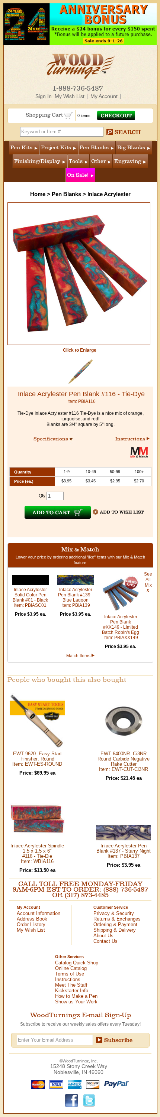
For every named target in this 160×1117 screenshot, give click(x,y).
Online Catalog (71, 968)
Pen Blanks (94, 147)
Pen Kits (21, 147)
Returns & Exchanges (117, 919)
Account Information (38, 913)
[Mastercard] (36, 1084)
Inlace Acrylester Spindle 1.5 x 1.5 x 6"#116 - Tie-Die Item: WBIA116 (37, 853)
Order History (31, 924)
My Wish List (69, 96)
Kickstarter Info (71, 990)
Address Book (32, 919)
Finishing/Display (37, 161)
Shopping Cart (45, 115)
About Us (103, 935)
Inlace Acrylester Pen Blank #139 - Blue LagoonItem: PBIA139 (75, 597)
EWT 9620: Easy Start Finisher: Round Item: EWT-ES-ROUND (37, 759)
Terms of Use (69, 974)
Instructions (131, 439)
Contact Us (105, 941)
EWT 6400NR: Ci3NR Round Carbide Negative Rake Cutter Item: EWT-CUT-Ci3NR (123, 761)
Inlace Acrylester (109, 194)
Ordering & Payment (115, 924)
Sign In (43, 96)
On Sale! (78, 175)
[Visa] (54, 1084)
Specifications (54, 439)
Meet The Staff (71, 985)
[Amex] (72, 1084)
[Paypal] (114, 1084)
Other (98, 161)
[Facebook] (72, 1100)
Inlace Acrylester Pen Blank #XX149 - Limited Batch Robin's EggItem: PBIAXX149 (120, 627)
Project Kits (56, 147)
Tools (76, 161)
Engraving (127, 161)
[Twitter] (89, 1100)
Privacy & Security (113, 913)
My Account (104, 96)
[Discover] (91, 1084)
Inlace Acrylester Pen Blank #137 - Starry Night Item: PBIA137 (123, 851)
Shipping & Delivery (114, 930)
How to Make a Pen (76, 996)
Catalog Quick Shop (76, 962)
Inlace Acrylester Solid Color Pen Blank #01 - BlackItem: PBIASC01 (30, 597)
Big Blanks (131, 147)
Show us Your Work (76, 1001)
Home (37, 194)
